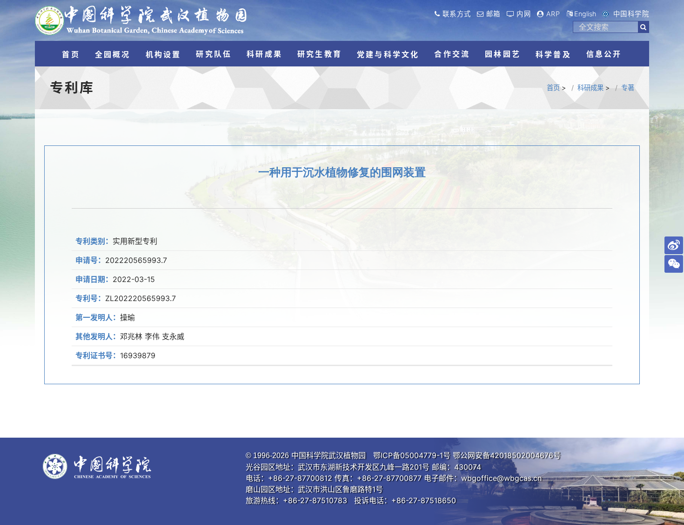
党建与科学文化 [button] (388, 54)
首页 (553, 88)
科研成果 (590, 88)
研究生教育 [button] (319, 54)
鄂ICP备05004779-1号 (411, 455)
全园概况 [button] (113, 54)
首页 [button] (71, 54)
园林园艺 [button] (503, 54)
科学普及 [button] (553, 54)
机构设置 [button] (163, 54)
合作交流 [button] (452, 54)
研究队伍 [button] (214, 54)
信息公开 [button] (604, 54)
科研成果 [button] (264, 54)
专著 (627, 88)
